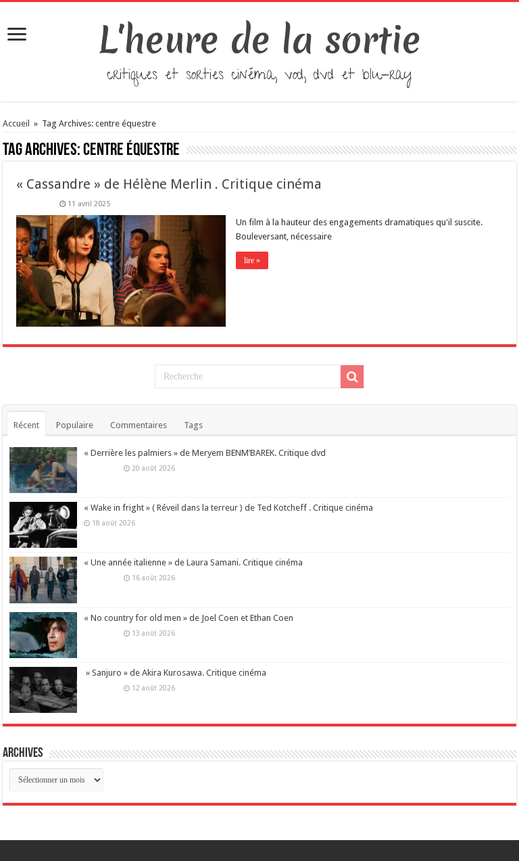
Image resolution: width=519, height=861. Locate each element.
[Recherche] (352, 376)
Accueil (17, 123)
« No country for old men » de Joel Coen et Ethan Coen (188, 618)
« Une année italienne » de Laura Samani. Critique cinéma (193, 562)
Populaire (74, 425)
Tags (193, 425)
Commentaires (138, 425)
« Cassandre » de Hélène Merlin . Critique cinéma (169, 184)
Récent (26, 425)
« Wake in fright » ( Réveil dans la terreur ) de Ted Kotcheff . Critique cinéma (228, 508)
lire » (252, 260)
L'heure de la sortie (260, 40)
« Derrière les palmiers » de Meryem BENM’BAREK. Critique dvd (205, 453)
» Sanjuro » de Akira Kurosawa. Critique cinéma (175, 673)
